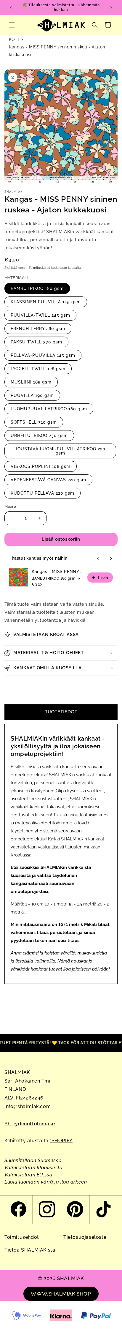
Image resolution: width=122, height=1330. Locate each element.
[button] (11, 24)
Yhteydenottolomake (29, 1124)
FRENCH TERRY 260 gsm (38, 328)
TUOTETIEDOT (61, 712)
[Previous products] (98, 558)
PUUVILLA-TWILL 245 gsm (40, 315)
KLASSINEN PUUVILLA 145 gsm (46, 301)
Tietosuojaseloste (84, 1237)
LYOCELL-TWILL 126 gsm (38, 368)
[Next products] (111, 558)
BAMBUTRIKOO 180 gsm (37, 288)
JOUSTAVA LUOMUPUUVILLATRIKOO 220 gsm (60, 451)
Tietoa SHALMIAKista (29, 1250)
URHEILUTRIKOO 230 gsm (39, 435)
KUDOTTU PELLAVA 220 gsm (42, 493)
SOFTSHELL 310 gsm (34, 422)
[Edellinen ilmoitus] (10, 7)
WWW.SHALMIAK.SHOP (61, 1294)
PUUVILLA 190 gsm (32, 395)
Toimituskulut (39, 267)
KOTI (14, 39)
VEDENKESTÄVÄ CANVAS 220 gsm (48, 479)
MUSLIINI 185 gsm (31, 382)
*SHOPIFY (61, 1140)
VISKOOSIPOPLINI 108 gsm (40, 466)
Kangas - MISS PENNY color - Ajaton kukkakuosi (58, 571)
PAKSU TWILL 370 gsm (36, 342)
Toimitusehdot (21, 1237)
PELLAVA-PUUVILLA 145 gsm (43, 355)
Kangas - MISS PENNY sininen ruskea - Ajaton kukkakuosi (57, 51)
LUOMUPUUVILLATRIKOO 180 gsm (49, 408)
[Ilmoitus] (111, 7)
